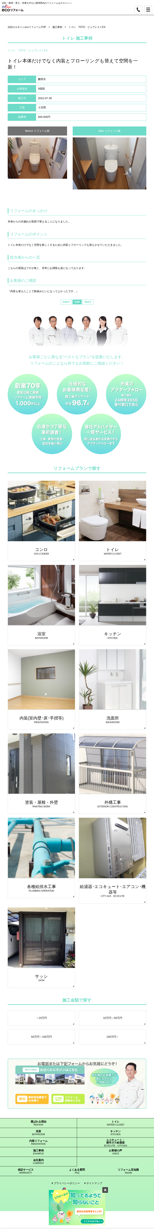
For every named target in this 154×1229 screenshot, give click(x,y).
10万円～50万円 (112, 1017)
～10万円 (41, 1017)
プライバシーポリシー (67, 1183)
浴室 (38, 1133)
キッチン (115, 1133)
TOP (77, 301)
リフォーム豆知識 (128, 1171)
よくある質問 (77, 1171)
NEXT (88, 301)
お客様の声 (115, 1152)
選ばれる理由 (38, 1123)
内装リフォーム (38, 1142)
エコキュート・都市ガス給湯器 (115, 1143)
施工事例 (38, 1152)
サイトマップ (94, 1183)
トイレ (115, 1123)
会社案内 (38, 1162)
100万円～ (112, 1036)
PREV (66, 301)
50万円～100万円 (41, 1036)
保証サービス (26, 1171)
